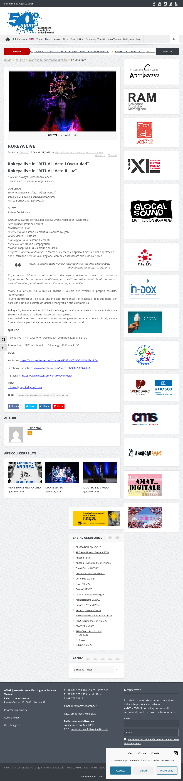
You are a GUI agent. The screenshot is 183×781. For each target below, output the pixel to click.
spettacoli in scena (93, 152)
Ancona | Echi (83, 557)
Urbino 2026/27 (84, 644)
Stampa (101, 155)
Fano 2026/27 (83, 584)
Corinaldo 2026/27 (85, 578)
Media (139, 39)
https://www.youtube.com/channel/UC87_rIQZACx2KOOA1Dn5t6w (59, 360)
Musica (57, 39)
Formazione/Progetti (95, 39)
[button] (175, 753)
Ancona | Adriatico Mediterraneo (93, 562)
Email (114, 155)
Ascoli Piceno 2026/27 (87, 568)
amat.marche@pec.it (83, 713)
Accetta (120, 770)
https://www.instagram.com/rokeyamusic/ (47, 375)
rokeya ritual (62, 395)
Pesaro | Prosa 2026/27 (88, 605)
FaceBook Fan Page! (91, 776)
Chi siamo (22, 39)
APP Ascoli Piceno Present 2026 (92, 552)
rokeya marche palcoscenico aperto (35, 395)
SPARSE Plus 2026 (85, 626)
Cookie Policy (11, 717)
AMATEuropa (114, 39)
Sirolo (82, 640)
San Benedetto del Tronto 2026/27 (94, 615)
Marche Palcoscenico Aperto (69, 152)
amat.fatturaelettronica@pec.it (89, 729)
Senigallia (83, 634)
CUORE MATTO (54, 487)
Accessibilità (77, 39)
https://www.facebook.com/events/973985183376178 (58, 368)
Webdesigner (12, 725)
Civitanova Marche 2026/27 (90, 573)
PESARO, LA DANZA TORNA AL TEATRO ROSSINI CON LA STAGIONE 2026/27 (46, 51)
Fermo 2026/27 (84, 589)
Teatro (39, 39)
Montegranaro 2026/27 (88, 599)
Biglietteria (128, 39)
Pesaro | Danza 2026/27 (88, 610)
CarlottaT (24, 152)
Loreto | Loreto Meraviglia (90, 594)
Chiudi (144, 770)
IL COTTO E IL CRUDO (96, 487)
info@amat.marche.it (84, 706)
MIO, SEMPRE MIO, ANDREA (24, 487)
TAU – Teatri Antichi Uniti (89, 631)
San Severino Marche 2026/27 (91, 620)
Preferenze (166, 770)
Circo (65, 39)
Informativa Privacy (15, 710)
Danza (48, 39)
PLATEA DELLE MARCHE (88, 547)
